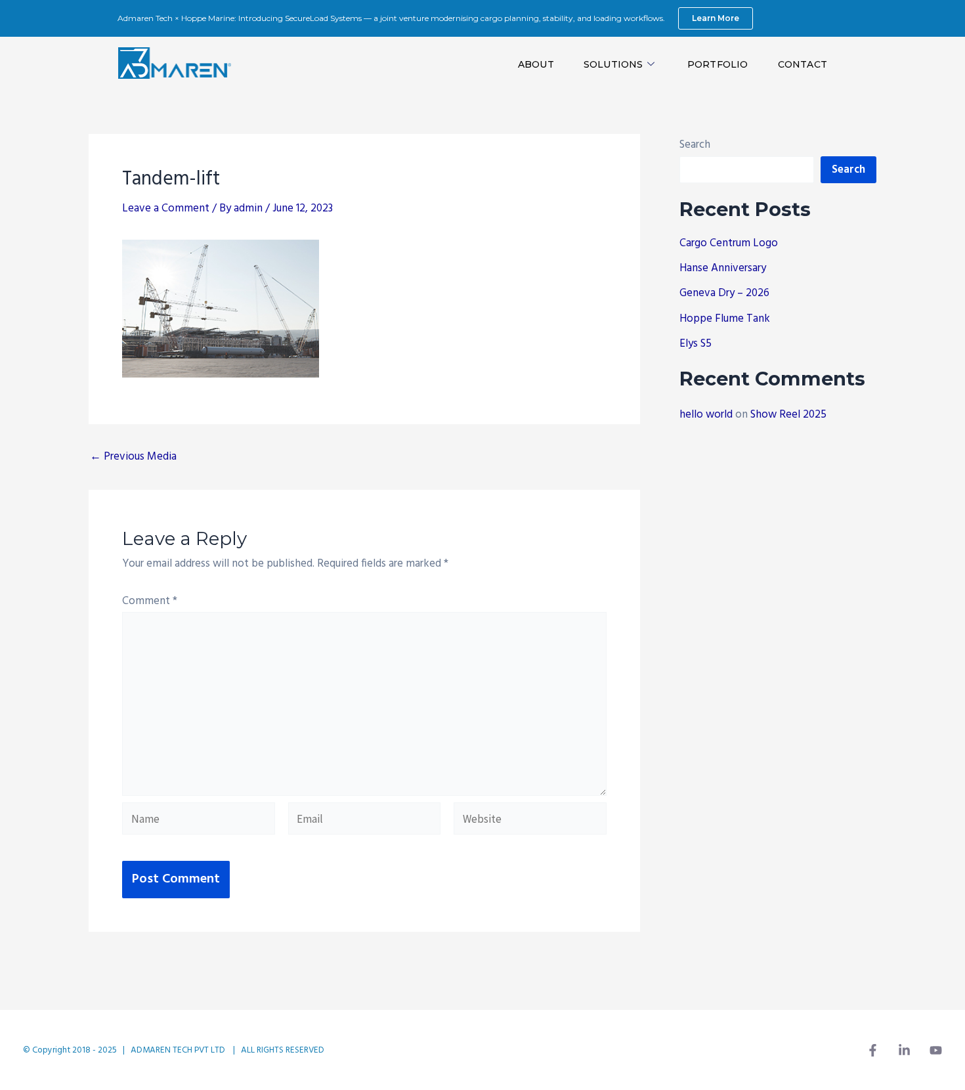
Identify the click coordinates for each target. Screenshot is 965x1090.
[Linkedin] (904, 1050)
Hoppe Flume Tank (724, 319)
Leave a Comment (165, 208)
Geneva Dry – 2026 (724, 293)
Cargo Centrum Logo (728, 243)
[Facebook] (873, 1050)
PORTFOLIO (717, 64)
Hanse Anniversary (722, 268)
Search (694, 145)
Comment (149, 601)
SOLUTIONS (613, 64)
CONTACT (802, 64)
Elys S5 (695, 344)
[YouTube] (936, 1050)
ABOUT (536, 64)
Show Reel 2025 (788, 415)
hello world (706, 415)
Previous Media (133, 456)
